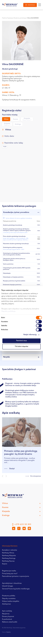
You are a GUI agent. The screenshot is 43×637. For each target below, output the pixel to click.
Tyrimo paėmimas (8, 264)
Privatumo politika (8, 596)
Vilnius (6, 119)
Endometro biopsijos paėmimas (12, 284)
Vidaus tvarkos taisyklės (10, 601)
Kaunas (15, 119)
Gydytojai (10, 18)
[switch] (39, 321)
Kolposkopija (7, 273)
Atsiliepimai (6, 604)
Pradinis (4, 18)
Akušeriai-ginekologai (20, 18)
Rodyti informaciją (30, 334)
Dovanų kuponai (8, 616)
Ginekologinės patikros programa (13, 248)
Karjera (4, 564)
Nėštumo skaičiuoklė (9, 622)
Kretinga (18, 124)
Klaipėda (27, 119)
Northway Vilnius (8, 553)
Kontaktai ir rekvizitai (9, 550)
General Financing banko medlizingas (16, 589)
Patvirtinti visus (21, 340)
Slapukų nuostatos (8, 598)
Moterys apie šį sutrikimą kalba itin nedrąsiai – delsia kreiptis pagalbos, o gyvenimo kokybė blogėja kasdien (22, 404)
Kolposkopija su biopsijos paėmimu (13, 277)
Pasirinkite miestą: (10, 115)
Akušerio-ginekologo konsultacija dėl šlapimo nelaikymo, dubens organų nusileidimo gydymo (17, 230)
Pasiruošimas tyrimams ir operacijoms (15, 576)
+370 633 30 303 (22, 524)
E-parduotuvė (7, 619)
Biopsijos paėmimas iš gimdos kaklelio (14, 281)
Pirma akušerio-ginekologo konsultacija (15, 238)
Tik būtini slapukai (21, 346)
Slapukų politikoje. (8, 311)
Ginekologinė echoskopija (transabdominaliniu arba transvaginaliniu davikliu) (16, 254)
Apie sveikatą (7, 611)
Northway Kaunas (8, 561)
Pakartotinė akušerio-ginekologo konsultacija (16, 243)
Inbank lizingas (7, 586)
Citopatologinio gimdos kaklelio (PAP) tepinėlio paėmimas (16, 268)
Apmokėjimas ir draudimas (12, 583)
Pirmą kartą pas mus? (9, 573)
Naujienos (5, 614)
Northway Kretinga (8, 558)
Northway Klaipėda (9, 555)
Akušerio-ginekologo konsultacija (12, 225)
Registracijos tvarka (9, 571)
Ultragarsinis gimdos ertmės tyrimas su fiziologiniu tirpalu (14, 259)
